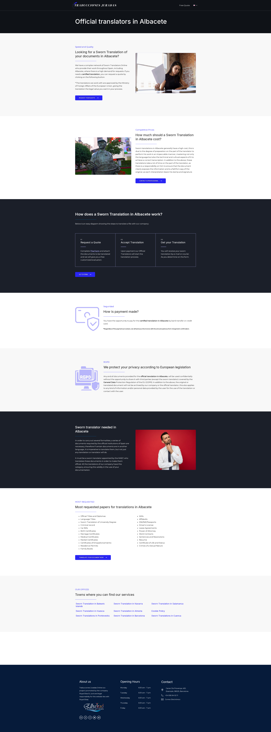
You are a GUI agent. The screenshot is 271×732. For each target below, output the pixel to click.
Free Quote (184, 5)
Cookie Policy (158, 611)
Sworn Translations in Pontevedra (92, 615)
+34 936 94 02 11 (171, 695)
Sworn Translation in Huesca (90, 611)
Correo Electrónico (172, 699)
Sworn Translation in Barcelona (129, 615)
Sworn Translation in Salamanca (167, 603)
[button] (196, 5)
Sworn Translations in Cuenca (166, 615)
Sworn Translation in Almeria (128, 611)
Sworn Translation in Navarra (128, 603)
